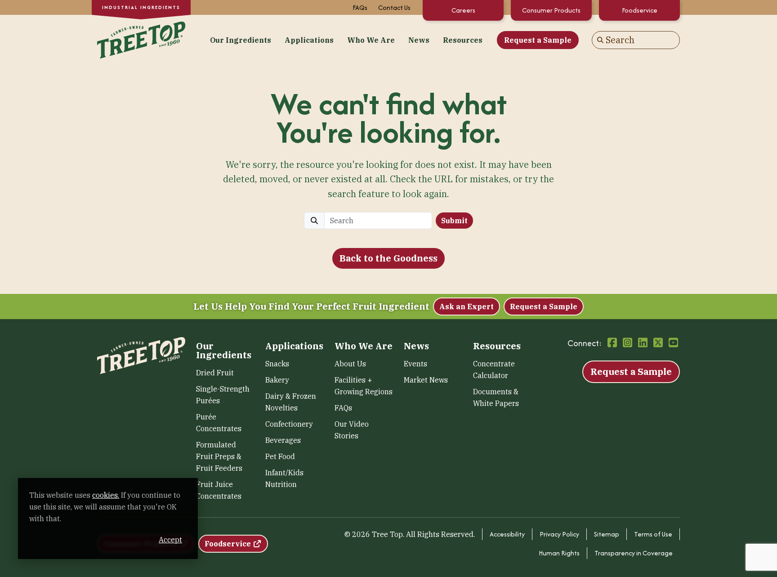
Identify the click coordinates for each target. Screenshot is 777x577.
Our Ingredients (240, 40)
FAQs (360, 7)
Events (415, 363)
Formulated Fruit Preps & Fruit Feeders (219, 456)
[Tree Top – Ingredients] (141, 39)
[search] (378, 220)
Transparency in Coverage (633, 553)
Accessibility (507, 534)
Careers (463, 10)
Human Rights (559, 553)
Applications (309, 40)
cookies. (105, 495)
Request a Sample (538, 40)
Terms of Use (653, 534)
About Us (350, 363)
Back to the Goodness (388, 258)
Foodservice (639, 10)
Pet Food (280, 456)
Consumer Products (551, 10)
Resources (462, 40)
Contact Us (394, 7)
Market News (426, 379)
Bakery (277, 379)
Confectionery (289, 423)
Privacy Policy (559, 534)
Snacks (277, 363)
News (418, 40)
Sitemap (606, 534)
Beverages (283, 440)
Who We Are (371, 40)
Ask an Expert (466, 306)
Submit (454, 220)
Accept (170, 539)
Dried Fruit (215, 372)
